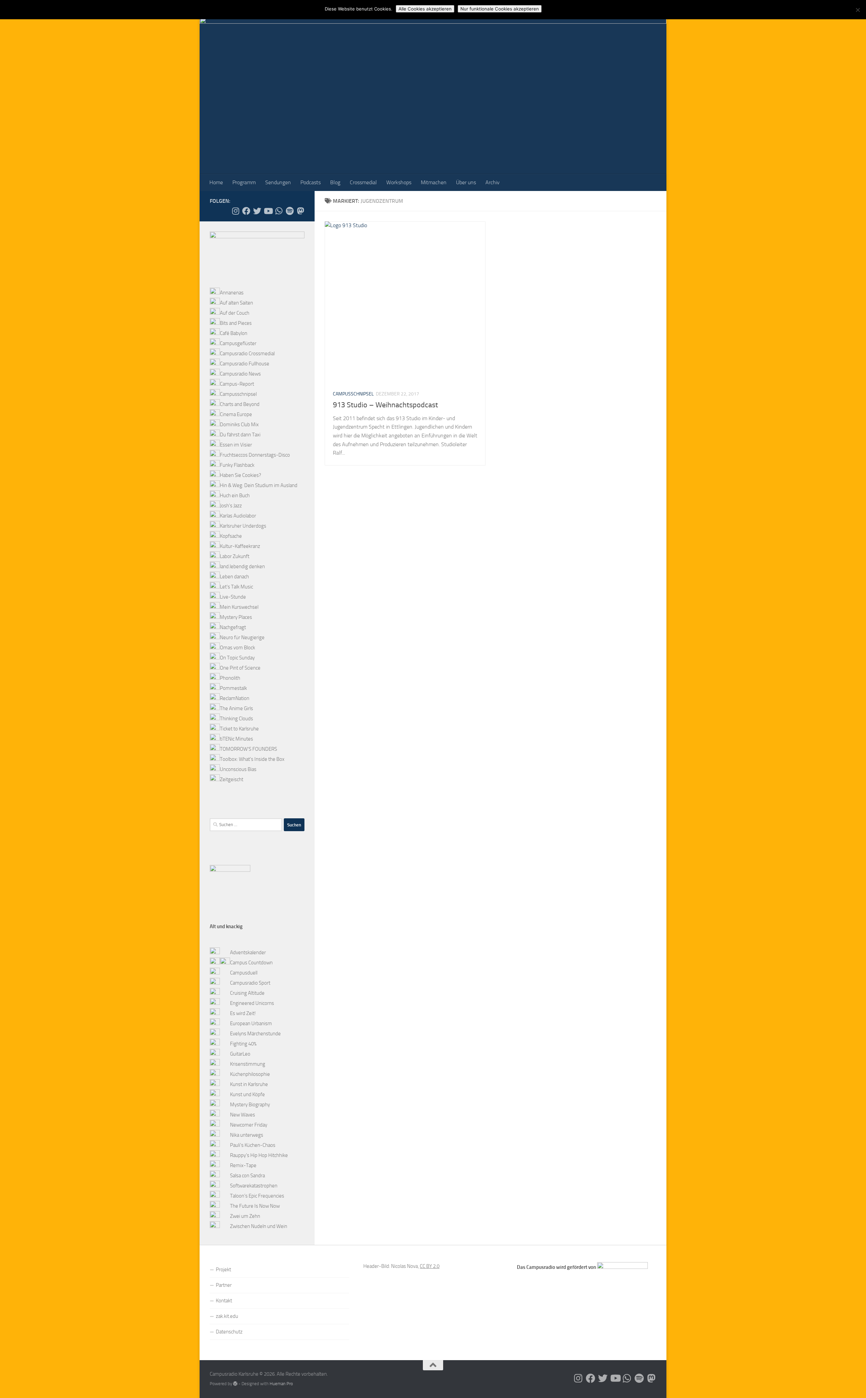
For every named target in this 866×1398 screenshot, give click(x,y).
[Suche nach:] (246, 824)
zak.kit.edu (227, 1316)
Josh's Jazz (231, 506)
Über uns (466, 182)
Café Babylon (233, 333)
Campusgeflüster (238, 343)
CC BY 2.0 (429, 1266)
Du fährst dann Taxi (240, 435)
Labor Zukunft (234, 556)
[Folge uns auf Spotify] (290, 211)
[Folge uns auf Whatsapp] (279, 211)
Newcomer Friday (248, 1125)
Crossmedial (363, 182)
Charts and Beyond (239, 404)
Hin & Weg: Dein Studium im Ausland (258, 485)
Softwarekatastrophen (253, 1186)
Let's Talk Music (236, 587)
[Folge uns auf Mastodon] (300, 211)
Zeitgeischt (231, 779)
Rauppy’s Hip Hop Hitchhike (259, 1155)
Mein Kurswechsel (239, 607)
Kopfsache (231, 536)
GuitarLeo (240, 1054)
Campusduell (243, 973)
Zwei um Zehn (245, 1216)
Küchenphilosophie (250, 1074)
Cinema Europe (236, 414)
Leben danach (234, 577)
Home (216, 182)
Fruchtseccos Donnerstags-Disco (255, 455)
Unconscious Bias (238, 769)
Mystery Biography (250, 1105)
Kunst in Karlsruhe (249, 1084)
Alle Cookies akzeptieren (425, 8)
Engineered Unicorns (252, 1003)
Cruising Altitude (247, 993)
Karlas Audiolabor (238, 516)
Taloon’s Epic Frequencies (257, 1196)
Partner (224, 1285)
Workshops (398, 182)
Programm (244, 182)
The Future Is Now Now (255, 1206)
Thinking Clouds (236, 719)
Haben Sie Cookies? (240, 475)
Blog (335, 182)
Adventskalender (248, 952)
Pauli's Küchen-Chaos (252, 1145)
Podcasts (310, 182)
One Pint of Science (240, 668)
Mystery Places (236, 617)
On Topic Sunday (237, 658)
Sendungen (278, 182)
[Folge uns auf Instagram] (235, 211)
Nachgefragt (233, 627)
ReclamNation (234, 698)
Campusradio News (240, 374)
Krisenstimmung (247, 1064)
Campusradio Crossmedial (247, 354)
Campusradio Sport (250, 983)
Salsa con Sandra (247, 1176)
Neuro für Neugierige (242, 637)
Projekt (223, 1270)
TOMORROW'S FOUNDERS (248, 749)
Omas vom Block (237, 648)
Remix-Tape (243, 1165)
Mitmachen (434, 182)
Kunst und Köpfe (247, 1094)
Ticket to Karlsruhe (239, 729)
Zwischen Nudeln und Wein (258, 1226)
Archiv (492, 182)
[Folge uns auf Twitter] (257, 211)
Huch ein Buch (235, 495)
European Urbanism (251, 1023)
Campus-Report (237, 384)
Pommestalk (233, 688)
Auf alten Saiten (236, 303)
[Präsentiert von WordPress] (235, 1383)
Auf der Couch (234, 313)
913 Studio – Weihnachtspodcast (385, 405)
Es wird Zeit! (243, 1013)
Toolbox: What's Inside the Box (252, 759)
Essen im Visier (236, 445)
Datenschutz (229, 1332)
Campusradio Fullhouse (244, 364)
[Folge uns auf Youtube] (268, 211)
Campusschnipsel (353, 394)
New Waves (242, 1115)
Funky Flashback (237, 465)
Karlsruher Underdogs (243, 526)
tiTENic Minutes (236, 739)
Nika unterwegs (246, 1135)
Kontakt (224, 1301)
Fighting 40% (243, 1044)
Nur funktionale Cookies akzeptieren (499, 8)
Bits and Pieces (236, 323)
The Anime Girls (236, 708)
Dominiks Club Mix (239, 424)
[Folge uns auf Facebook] (246, 211)
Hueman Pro (281, 1383)
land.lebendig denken (242, 566)
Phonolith (230, 678)
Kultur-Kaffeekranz (240, 546)
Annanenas (232, 293)
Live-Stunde (233, 597)
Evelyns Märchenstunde (255, 1034)
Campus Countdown (251, 963)
